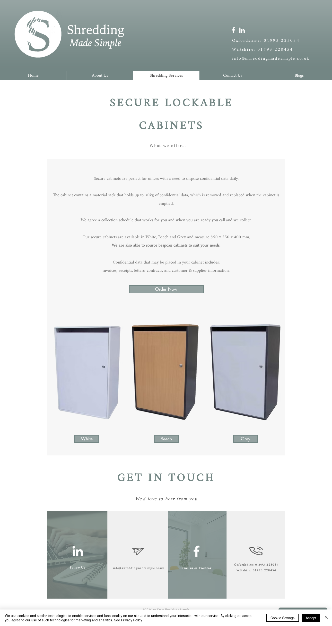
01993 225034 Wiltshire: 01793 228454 (266, 45)
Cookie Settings (283, 617)
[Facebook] (233, 30)
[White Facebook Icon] (196, 551)
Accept (311, 617)
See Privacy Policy (128, 620)
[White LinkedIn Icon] (77, 551)
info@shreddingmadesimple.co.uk (271, 58)
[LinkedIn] (242, 30)
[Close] (326, 617)
